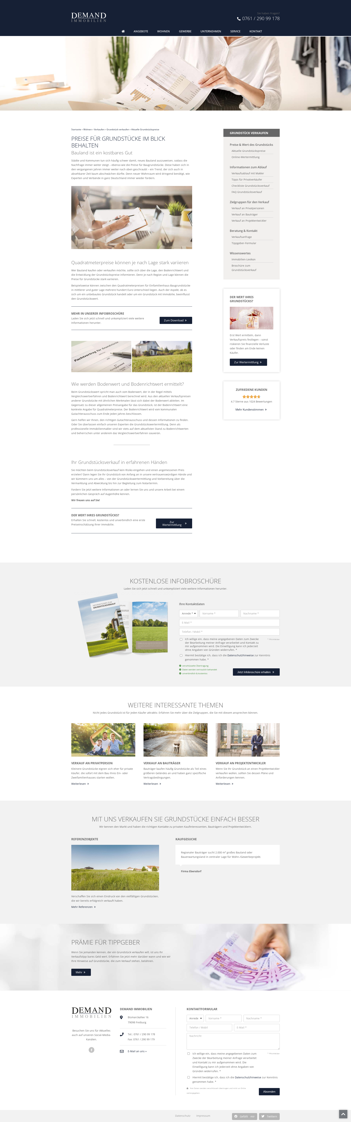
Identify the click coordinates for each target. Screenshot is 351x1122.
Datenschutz (182, 1115)
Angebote (141, 31)
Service (235, 31)
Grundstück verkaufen (118, 129)
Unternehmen (211, 31)
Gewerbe (185, 31)
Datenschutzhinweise (240, 655)
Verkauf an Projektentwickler (241, 763)
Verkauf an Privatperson (92, 763)
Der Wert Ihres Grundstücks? (242, 299)
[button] (244, 1116)
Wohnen (163, 31)
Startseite (76, 129)
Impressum (203, 1115)
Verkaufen (99, 129)
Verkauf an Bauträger (162, 763)
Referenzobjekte (84, 839)
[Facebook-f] (91, 1050)
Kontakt (256, 31)
